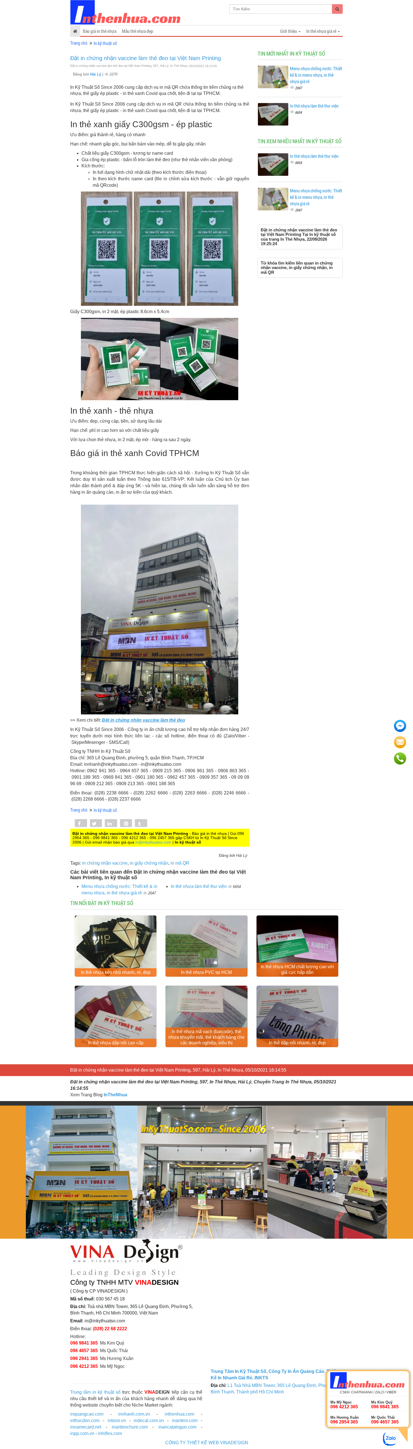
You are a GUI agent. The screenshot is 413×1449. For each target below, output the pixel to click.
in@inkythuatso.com (153, 842)
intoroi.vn (117, 1420)
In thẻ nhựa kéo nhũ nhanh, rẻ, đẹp (116, 972)
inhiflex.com (110, 1433)
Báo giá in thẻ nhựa (99, 31)
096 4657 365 (84, 1350)
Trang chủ (78, 43)
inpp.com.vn (82, 1433)
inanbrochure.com (130, 1427)
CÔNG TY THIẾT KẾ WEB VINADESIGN (206, 1442)
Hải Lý (96, 74)
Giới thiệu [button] (289, 31)
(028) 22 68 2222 (110, 1328)
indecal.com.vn (149, 1420)
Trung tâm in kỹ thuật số (95, 1392)
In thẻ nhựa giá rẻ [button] (321, 31)
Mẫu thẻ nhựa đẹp (137, 31)
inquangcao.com (86, 1414)
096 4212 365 (84, 1366)
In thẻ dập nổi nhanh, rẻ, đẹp (297, 1042)
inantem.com (185, 1420)
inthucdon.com (84, 1420)
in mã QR (180, 863)
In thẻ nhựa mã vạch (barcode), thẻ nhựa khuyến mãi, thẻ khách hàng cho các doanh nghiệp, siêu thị (206, 1037)
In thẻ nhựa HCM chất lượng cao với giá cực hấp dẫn (297, 969)
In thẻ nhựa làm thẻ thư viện (199, 886)
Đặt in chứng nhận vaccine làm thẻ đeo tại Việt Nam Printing (145, 58)
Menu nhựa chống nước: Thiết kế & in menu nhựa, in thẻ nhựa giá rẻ (316, 74)
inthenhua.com (179, 1414)
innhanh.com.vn (134, 1414)
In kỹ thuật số (105, 43)
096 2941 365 (84, 1358)
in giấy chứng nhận (149, 863)
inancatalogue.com (177, 1427)
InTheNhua (115, 1094)
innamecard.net (85, 1427)
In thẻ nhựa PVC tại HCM (206, 972)
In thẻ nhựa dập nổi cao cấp (116, 1042)
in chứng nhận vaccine (105, 863)
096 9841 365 (84, 1343)
